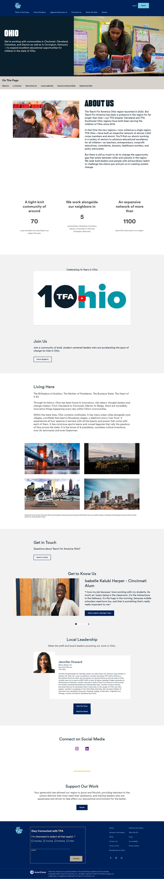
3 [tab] (82, 624)
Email (33, 850)
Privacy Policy (134, 846)
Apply (143, 5)
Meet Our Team (81, 706)
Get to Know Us (31, 86)
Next (89, 624)
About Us (5, 86)
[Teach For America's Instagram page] (116, 857)
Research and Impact (117, 832)
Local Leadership (47, 86)
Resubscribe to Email (117, 850)
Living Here (17, 86)
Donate (104, 12)
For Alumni (76, 12)
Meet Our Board (82, 711)
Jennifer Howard (70, 662)
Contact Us (113, 841)
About (111, 828)
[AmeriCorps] (39, 873)
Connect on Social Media (66, 86)
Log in (134, 5)
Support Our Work (86, 86)
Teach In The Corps (22, 12)
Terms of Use (114, 846)
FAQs (111, 837)
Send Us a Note (42, 557)
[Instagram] (77, 749)
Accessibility (133, 841)
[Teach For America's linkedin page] (121, 857)
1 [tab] (76, 624)
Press (131, 837)
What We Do (133, 832)
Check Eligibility (43, 359)
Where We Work (91, 12)
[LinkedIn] (87, 749)
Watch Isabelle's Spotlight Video (99, 613)
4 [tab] (86, 624)
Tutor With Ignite (39, 12)
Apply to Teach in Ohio (15, 59)
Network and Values (136, 828)
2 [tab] (79, 624)
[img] (80, 12)
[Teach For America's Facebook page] (110, 857)
